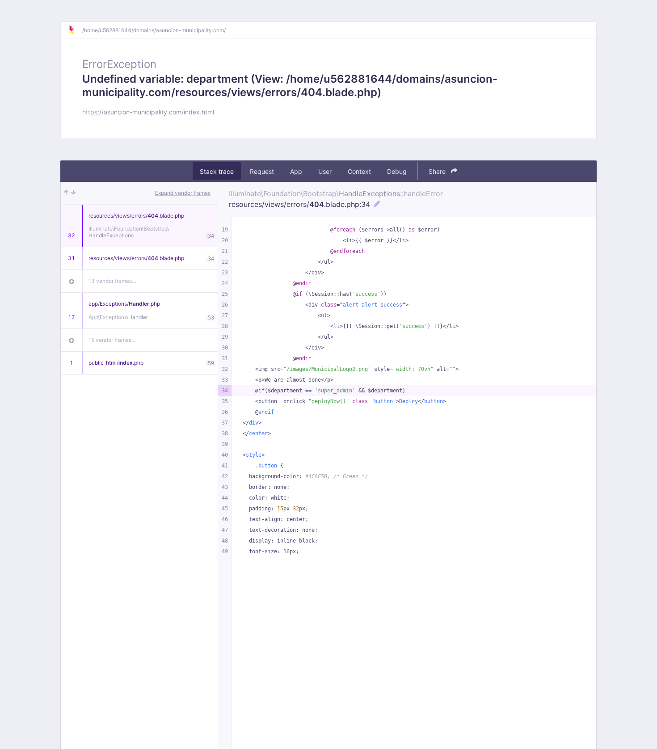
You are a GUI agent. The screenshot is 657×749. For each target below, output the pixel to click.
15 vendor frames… (112, 340)
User (325, 171)
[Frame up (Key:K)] (66, 193)
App (296, 171)
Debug (397, 171)
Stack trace (217, 171)
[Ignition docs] (75, 29)
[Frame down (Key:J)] (73, 193)
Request (262, 171)
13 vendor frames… (112, 281)
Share (438, 171)
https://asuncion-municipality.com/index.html (148, 112)
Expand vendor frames (183, 192)
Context (359, 171)
